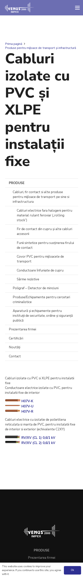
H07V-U (26, 406)
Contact (15, 356)
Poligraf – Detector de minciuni (35, 288)
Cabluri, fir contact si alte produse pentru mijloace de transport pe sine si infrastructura (41, 197)
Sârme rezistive (28, 279)
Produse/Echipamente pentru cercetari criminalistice (41, 299)
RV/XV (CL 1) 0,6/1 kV (37, 438)
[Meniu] (77, 8)
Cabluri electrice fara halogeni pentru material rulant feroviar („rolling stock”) (44, 215)
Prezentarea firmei (22, 329)
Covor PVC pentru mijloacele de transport (40, 259)
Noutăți (14, 347)
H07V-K (26, 401)
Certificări (16, 338)
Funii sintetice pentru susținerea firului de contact (45, 245)
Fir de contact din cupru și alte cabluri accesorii (44, 231)
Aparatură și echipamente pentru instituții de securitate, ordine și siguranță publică (43, 316)
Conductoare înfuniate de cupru (40, 270)
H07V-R (26, 411)
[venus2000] (19, 7)
